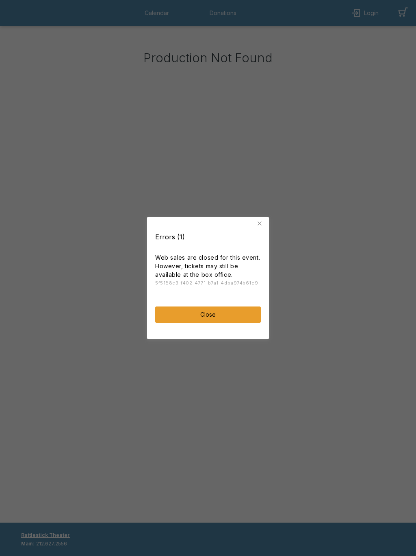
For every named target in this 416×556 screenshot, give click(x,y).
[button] (261, 223)
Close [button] (208, 314)
